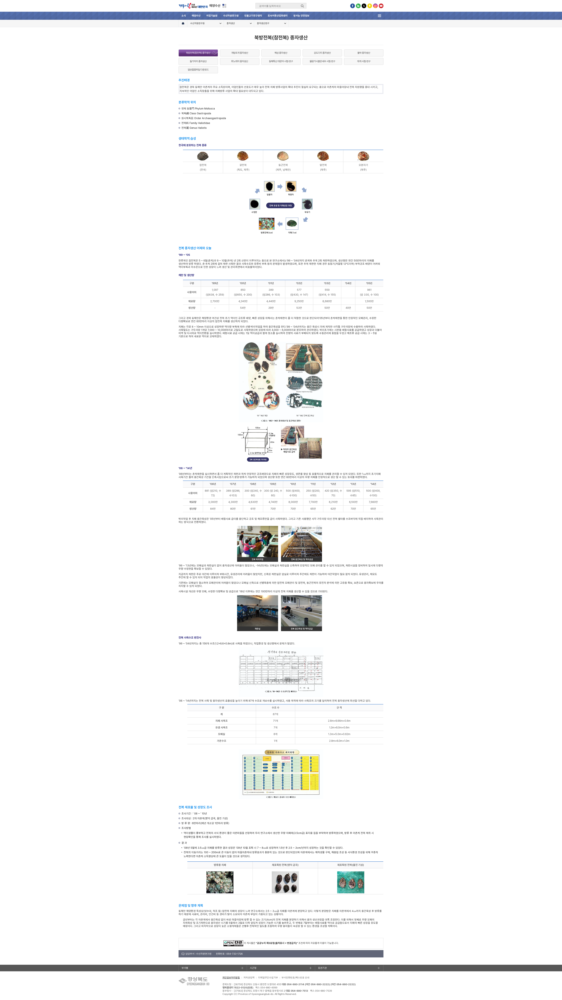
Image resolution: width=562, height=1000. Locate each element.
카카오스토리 (369, 6)
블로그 (358, 6)
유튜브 (381, 6)
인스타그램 (375, 6)
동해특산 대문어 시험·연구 (281, 61)
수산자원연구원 (231, 15)
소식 (183, 15)
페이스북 (352, 6)
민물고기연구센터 (253, 15)
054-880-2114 (295, 984)
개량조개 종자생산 (239, 52)
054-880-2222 (320, 984)
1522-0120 (240, 987)
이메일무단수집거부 (268, 977)
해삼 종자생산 (281, 52)
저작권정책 (249, 977)
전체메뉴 (379, 16)
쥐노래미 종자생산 (239, 61)
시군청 (253, 967)
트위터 (364, 6)
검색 (302, 6)
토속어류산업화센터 (278, 15)
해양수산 (214, 5)
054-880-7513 (299, 990)
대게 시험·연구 (363, 61)
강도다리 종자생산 (322, 52)
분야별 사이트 (224, 6)
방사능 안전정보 (301, 15)
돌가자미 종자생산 (198, 61)
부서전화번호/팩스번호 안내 (295, 977)
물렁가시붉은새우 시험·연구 (322, 61)
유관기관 (322, 967)
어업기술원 (211, 15)
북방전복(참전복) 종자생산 (198, 52)
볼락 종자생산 (363, 52)
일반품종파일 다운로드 (198, 69)
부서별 (185, 967)
